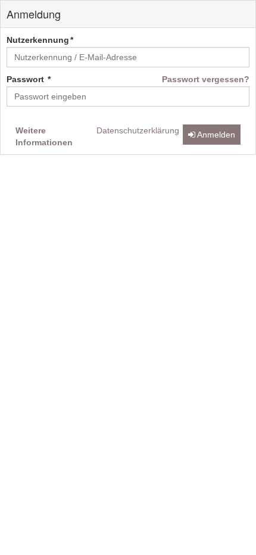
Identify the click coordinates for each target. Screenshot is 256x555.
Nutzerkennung (38, 40)
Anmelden (215, 134)
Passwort (26, 79)
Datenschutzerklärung (137, 130)
